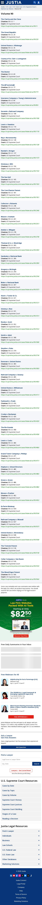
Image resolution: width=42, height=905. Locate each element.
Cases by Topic (8, 790)
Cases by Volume (9, 795)
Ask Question (21, 747)
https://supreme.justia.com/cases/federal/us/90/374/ (20, 355)
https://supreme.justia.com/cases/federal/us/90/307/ (20, 289)
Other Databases (9, 859)
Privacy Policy (21, 898)
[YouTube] (14, 875)
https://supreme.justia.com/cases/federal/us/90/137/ (20, 158)
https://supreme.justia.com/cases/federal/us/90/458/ (20, 434)
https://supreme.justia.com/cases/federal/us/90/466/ (20, 447)
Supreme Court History (11, 800)
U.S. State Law (8, 854)
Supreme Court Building (12, 809)
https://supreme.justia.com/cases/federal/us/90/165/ (20, 184)
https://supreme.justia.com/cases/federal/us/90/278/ (20, 237)
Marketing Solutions (10, 864)
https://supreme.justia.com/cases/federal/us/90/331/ (20, 316)
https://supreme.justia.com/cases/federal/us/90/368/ (20, 342)
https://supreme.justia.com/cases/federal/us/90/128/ (20, 145)
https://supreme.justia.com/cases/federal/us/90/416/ (20, 408)
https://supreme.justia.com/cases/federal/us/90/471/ (20, 461)
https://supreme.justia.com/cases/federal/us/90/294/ (20, 276)
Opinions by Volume (7, 9)
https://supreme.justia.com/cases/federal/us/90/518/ (20, 553)
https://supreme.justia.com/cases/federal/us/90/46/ (19, 66)
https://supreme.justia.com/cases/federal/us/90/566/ (20, 579)
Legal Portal (21, 884)
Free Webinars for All (10, 675)
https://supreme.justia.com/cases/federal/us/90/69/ (19, 79)
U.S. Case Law (17, 7)
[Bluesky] (25, 875)
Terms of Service (21, 894)
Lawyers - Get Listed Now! (21, 770)
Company (21, 887)
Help (21, 891)
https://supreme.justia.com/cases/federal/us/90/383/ (20, 368)
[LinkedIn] (11, 875)
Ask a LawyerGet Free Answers (8, 736)
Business (6, 840)
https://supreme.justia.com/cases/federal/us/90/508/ (20, 540)
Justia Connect (21, 880)
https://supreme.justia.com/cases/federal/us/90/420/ (20, 421)
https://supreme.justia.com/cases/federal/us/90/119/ (20, 131)
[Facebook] (17, 875)
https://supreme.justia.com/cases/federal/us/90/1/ (19, 26)
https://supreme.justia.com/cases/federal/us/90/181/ (20, 197)
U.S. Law (8, 7)
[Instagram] (19, 875)
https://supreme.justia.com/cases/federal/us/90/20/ (19, 39)
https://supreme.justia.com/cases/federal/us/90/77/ (19, 92)
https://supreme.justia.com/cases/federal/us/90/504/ (20, 513)
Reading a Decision (10, 818)
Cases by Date (8, 786)
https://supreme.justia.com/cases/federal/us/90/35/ (19, 52)
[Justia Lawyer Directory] (31, 875)
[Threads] (22, 875)
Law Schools (7, 845)
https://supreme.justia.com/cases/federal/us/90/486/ (20, 487)
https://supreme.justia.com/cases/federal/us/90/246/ (20, 210)
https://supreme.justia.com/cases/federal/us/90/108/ (20, 118)
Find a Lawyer (7, 755)
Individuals (6, 836)
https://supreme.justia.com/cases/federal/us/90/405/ (20, 382)
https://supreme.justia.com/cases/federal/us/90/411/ (20, 395)
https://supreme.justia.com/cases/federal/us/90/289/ (20, 263)
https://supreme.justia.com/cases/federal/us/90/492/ (20, 500)
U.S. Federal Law (9, 850)
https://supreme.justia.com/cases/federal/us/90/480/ (20, 474)
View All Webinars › (21, 717)
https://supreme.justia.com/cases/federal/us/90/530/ (20, 566)
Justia (3, 7)
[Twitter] (28, 875)
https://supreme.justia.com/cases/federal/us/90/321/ (20, 303)
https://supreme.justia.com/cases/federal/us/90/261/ (20, 224)
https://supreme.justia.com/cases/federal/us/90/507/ (20, 526)
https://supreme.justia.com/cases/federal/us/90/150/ (20, 171)
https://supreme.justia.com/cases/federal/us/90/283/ (20, 250)
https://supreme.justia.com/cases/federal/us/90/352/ (20, 329)
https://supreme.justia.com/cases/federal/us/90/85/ (19, 105)
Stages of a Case (9, 814)
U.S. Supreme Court (29, 7)
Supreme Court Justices (12, 804)
